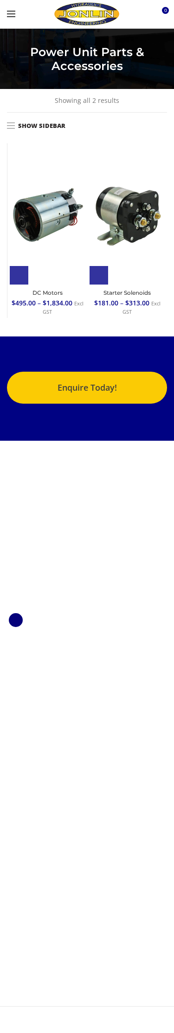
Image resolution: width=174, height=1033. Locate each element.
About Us (21, 801)
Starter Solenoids (127, 292)
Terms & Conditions (37, 828)
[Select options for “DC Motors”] (19, 275)
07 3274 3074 (36, 925)
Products (20, 814)
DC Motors (47, 292)
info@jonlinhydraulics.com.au (62, 938)
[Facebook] (16, 620)
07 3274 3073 (36, 912)
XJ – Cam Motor (30, 692)
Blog (13, 841)
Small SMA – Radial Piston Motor (36, 729)
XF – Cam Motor (31, 707)
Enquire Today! (87, 387)
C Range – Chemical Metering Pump (37, 672)
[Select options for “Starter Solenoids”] (99, 275)
